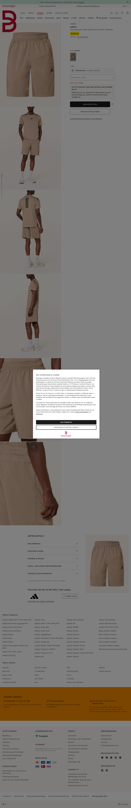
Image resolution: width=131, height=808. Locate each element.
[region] (66, 404)
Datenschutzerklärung (81, 412)
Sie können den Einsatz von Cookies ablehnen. (61, 406)
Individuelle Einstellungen (66, 427)
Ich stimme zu (66, 422)
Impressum (39, 414)
